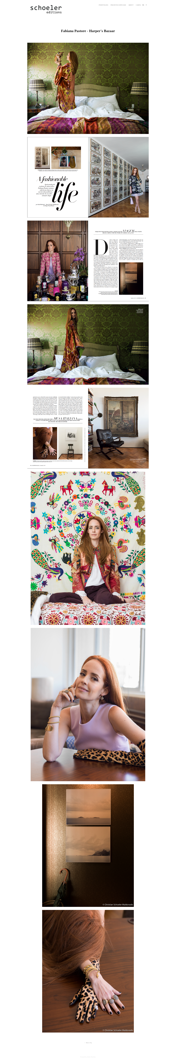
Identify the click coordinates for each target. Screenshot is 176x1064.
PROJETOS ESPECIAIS (118, 5)
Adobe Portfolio (91, 1057)
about (130, 5)
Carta (138, 5)
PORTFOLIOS (103, 5)
